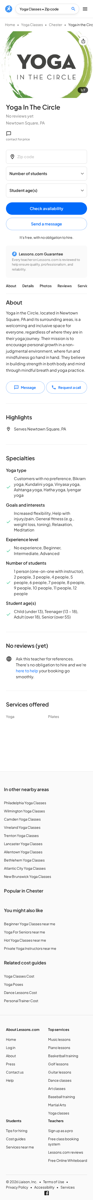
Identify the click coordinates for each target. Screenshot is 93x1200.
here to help (27, 670)
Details (28, 285)
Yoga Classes (32, 24)
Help (10, 1080)
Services (85, 285)
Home (10, 24)
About (11, 285)
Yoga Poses (13, 984)
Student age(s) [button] (23, 190)
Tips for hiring (16, 1130)
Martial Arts (57, 1105)
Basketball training (63, 1055)
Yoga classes (58, 1113)
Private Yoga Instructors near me (30, 948)
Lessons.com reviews (65, 1152)
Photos (46, 285)
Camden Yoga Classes (22, 819)
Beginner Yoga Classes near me (29, 924)
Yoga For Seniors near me (24, 932)
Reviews (65, 285)
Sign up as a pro (60, 1130)
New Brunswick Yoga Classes (27, 876)
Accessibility (44, 1187)
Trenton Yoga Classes (21, 835)
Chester (55, 24)
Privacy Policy (17, 1187)
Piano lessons (59, 1047)
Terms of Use (53, 1181)
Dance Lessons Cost (20, 992)
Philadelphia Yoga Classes (25, 802)
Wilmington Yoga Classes (24, 811)
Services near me (20, 1147)
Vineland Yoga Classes (22, 827)
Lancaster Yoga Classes (23, 843)
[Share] (83, 41)
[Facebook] (47, 1193)
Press (10, 1064)
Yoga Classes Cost (19, 976)
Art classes (56, 1088)
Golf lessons (58, 1064)
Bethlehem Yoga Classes (24, 860)
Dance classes (59, 1080)
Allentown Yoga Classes (23, 852)
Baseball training (61, 1096)
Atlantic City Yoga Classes (25, 868)
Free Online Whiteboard (67, 1160)
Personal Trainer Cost (21, 1000)
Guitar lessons (59, 1072)
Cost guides (16, 1139)
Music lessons (59, 1039)
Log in (10, 1047)
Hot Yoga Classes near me (25, 940)
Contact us (15, 1072)
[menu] (8, 9)
